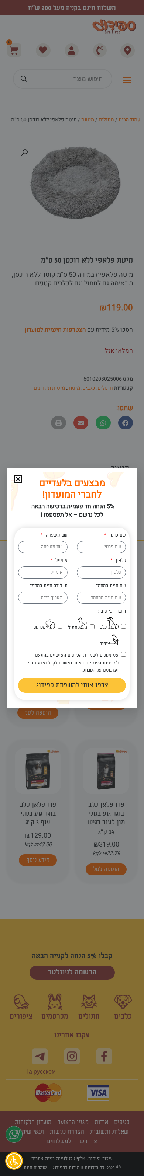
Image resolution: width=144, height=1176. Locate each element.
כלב (103, 627)
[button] (18, 479)
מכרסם (39, 627)
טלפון (120, 560)
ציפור (105, 644)
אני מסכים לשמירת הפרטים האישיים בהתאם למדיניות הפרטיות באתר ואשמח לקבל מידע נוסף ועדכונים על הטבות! (73, 663)
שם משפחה (55, 535)
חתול (72, 627)
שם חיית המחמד (111, 586)
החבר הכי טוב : (112, 611)
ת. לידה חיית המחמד (49, 586)
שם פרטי (117, 535)
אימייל (60, 560)
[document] (72, 588)
